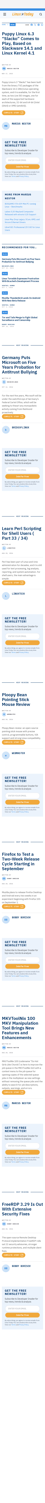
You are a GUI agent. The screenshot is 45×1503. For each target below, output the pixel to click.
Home (4, 24)
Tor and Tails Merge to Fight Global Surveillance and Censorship (19, 318)
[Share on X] (35, 25)
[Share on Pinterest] (39, 25)
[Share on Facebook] (32, 25)
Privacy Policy (23, 176)
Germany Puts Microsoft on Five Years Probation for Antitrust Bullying (21, 260)
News (13, 24)
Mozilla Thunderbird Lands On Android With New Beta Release (21, 299)
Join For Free (22, 166)
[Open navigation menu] (4, 14)
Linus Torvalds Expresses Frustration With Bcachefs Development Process (20, 280)
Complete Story (11, 113)
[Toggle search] (40, 14)
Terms (13, 176)
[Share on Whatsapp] (42, 25)
